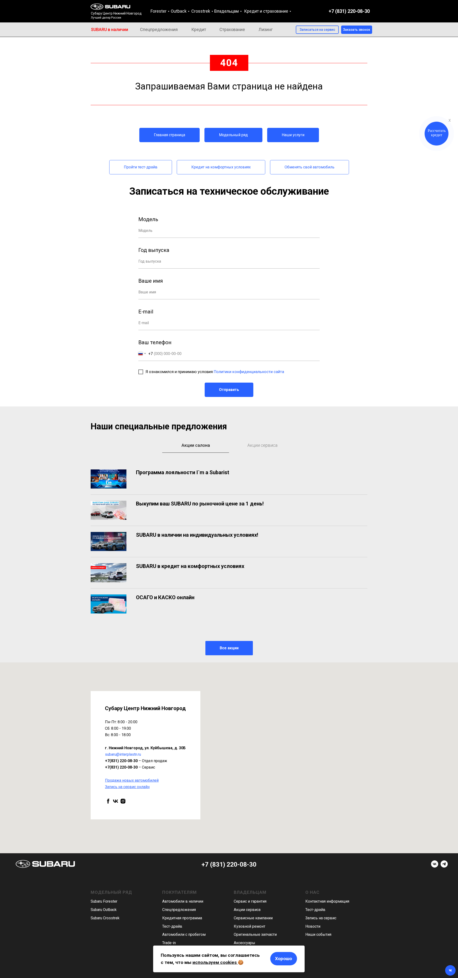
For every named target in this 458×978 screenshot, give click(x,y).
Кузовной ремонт (249, 926)
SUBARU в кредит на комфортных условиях (190, 566)
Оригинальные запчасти (255, 934)
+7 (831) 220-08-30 (349, 11)
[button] (356, 30)
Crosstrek (200, 11)
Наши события (318, 934)
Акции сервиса (247, 909)
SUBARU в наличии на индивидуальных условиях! (197, 535)
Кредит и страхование (266, 11)
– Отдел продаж (136, 761)
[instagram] (123, 801)
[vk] (116, 801)
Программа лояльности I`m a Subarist (182, 472)
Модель (148, 219)
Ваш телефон (155, 342)
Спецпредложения (159, 29)
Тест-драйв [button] (172, 926)
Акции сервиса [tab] (262, 445)
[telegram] (444, 866)
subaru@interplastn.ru (123, 754)
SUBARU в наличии (109, 29)
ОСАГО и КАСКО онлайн (165, 597)
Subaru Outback (104, 909)
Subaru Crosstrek (105, 918)
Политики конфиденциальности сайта (249, 371)
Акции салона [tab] (196, 445)
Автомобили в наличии (182, 901)
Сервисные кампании (253, 918)
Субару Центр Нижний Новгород (116, 13)
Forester (159, 11)
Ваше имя (150, 281)
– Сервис (130, 767)
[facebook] (108, 801)
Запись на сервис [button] (320, 918)
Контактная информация (327, 901)
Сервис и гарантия (250, 901)
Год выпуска (153, 250)
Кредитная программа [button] (182, 918)
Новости (312, 926)
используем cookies (215, 962)
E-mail (145, 312)
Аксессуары (244, 943)
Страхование (232, 29)
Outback (179, 11)
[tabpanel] (229, 559)
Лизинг (266, 29)
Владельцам (226, 11)
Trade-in (169, 943)
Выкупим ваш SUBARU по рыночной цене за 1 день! (200, 504)
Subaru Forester (104, 901)
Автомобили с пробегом (184, 934)
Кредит (198, 29)
